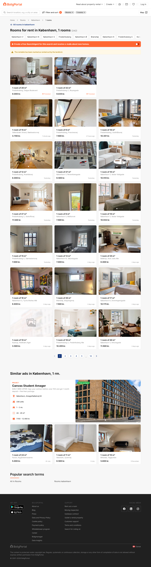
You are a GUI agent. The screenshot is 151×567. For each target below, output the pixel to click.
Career (34, 533)
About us (35, 506)
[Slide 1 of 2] (75, 124)
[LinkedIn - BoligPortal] (131, 509)
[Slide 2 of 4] (30, 250)
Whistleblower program (41, 529)
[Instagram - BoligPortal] (138, 509)
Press (34, 514)
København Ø (81, 37)
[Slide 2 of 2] (76, 124)
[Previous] (54, 356)
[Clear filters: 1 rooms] (84, 12)
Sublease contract (72, 514)
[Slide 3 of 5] (31, 82)
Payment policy (38, 525)
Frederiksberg (65, 37)
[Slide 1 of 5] (28, 82)
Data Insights (37, 540)
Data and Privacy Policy (41, 518)
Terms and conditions (73, 525)
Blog (33, 510)
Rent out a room (71, 506)
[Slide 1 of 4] (29, 250)
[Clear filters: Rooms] (72, 12)
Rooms (23, 20)
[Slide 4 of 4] (33, 250)
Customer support (72, 521)
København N (33, 37)
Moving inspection (72, 510)
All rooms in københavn (24, 24)
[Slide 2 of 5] (30, 82)
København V (17, 37)
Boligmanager (37, 537)
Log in (143, 4)
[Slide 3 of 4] (32, 250)
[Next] (96, 356)
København (35, 20)
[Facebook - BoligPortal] (124, 509)
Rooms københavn (62, 481)
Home (12, 20)
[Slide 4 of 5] (32, 82)
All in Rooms (15, 481)
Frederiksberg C (125, 37)
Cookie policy (37, 521)
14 (91, 356)
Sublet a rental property (74, 518)
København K (108, 37)
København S (49, 37)
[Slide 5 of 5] (34, 82)
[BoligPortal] (12, 4)
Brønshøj (95, 37)
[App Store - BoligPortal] (16, 512)
